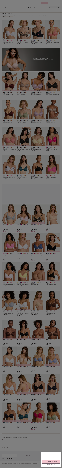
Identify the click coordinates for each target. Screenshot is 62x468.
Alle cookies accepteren (51, 461)
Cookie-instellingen (51, 464)
